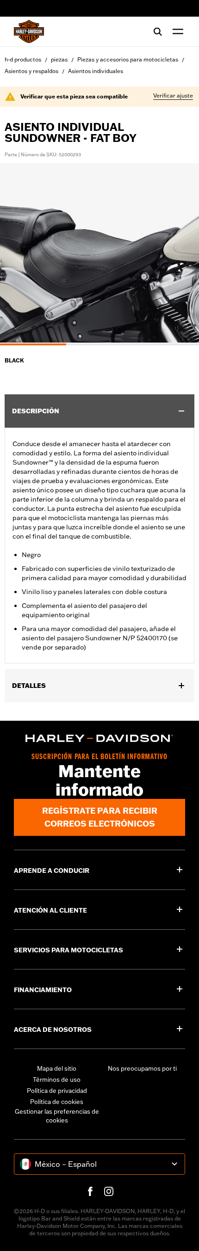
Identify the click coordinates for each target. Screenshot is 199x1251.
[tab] (33, 344)
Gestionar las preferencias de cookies (57, 1116)
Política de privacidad (57, 1090)
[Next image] (180, 254)
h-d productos (23, 59)
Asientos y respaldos (31, 70)
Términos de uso (57, 1079)
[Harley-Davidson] (99, 738)
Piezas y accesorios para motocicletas (127, 59)
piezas (59, 59)
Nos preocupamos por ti (142, 1068)
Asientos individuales (95, 70)
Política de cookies (56, 1101)
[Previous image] (18, 254)
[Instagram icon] (108, 1191)
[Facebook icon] (90, 1191)
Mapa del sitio (56, 1068)
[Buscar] (158, 31)
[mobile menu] (176, 31)
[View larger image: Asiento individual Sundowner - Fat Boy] (99, 253)
